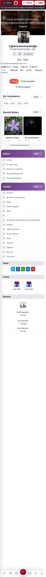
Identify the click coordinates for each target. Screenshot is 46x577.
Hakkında (13, 70)
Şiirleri (29, 70)
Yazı (25, 67)
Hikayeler (38, 70)
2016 (26, 103)
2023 (19, 103)
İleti (34, 67)
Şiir (16, 67)
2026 (6, 103)
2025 (13, 103)
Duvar (4, 70)
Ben (22, 70)
